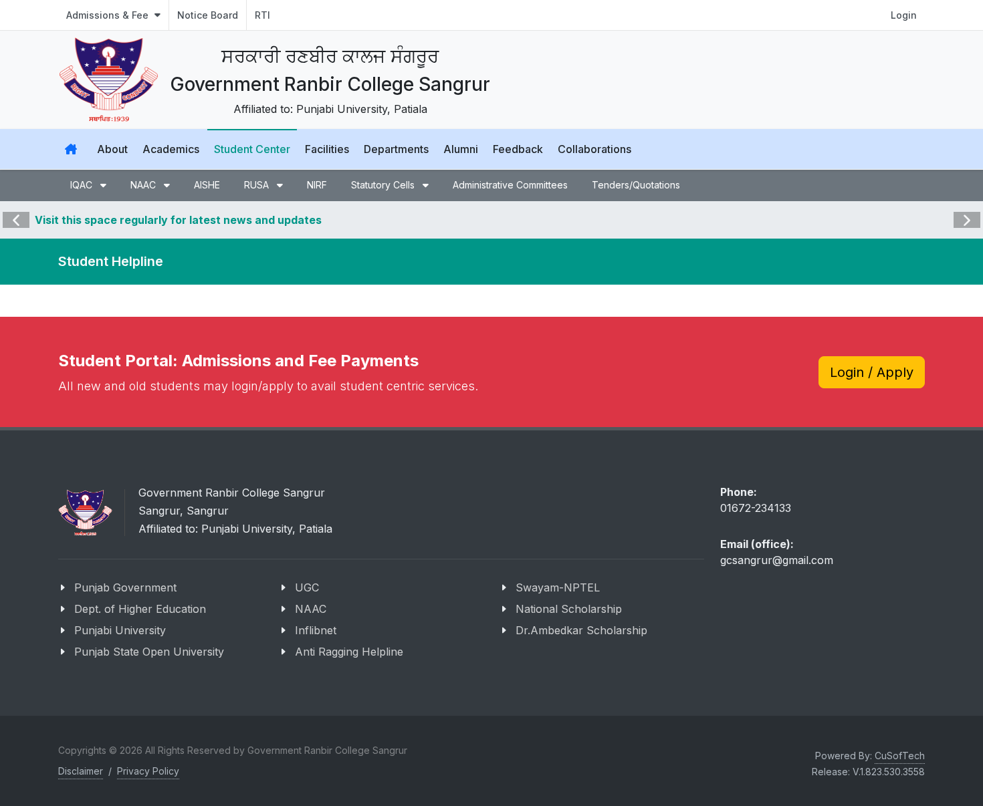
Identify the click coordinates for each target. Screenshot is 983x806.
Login (904, 15)
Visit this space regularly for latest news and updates (178, 220)
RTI (262, 15)
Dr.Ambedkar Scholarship (581, 630)
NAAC (310, 609)
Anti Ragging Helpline (349, 651)
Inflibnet (315, 630)
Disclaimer (80, 771)
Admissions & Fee (108, 15)
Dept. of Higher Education (140, 609)
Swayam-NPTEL (558, 587)
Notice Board (207, 15)
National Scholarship (569, 609)
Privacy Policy (148, 771)
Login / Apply (871, 372)
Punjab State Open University (149, 651)
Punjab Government (125, 587)
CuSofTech (900, 755)
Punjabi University (120, 630)
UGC (307, 587)
